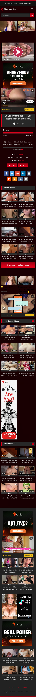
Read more (17, 149)
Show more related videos (18, 265)
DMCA (25, 687)
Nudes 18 (9, 9)
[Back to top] (30, 691)
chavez (21, 154)
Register (28, 3)
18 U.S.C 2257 (14, 687)
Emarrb (21, 161)
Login (21, 3)
